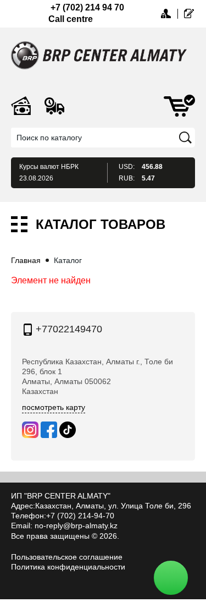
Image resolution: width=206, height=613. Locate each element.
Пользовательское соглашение (67, 556)
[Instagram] (30, 430)
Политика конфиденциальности (68, 566)
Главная (26, 260)
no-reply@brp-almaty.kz (76, 525)
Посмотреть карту (53, 407)
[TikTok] (67, 430)
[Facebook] (49, 430)
